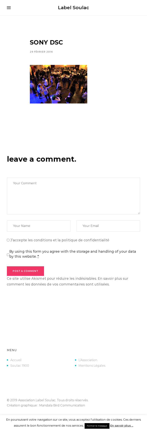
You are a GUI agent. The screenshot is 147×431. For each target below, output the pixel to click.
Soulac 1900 (19, 365)
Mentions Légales (91, 365)
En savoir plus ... (121, 425)
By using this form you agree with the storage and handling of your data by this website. (72, 254)
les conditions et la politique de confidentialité (68, 240)
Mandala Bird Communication (62, 405)
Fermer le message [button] (97, 425)
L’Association (87, 360)
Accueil (16, 360)
